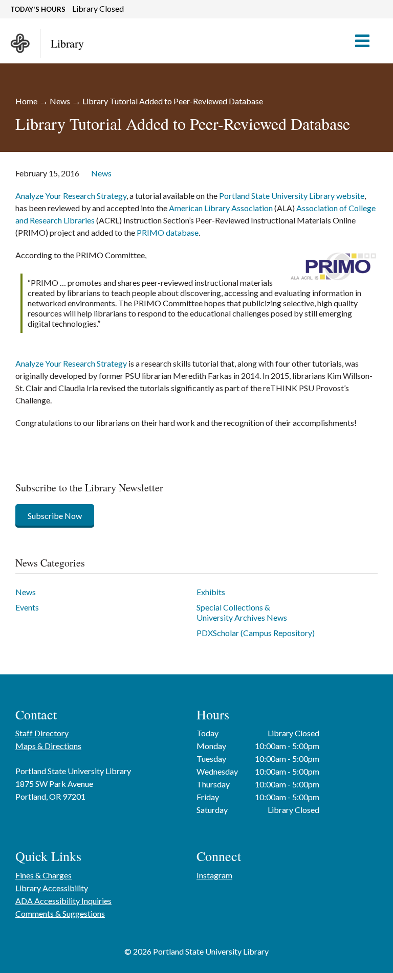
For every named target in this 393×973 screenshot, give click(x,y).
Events (27, 607)
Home (26, 101)
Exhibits (210, 592)
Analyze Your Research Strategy (70, 195)
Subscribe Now (55, 516)
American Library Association (221, 208)
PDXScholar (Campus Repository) (255, 633)
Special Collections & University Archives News (241, 612)
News (60, 101)
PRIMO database (168, 232)
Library (67, 43)
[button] (367, 40)
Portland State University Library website (291, 195)
